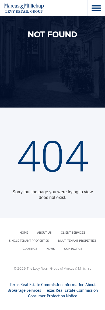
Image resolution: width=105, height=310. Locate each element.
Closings (30, 249)
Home (24, 232)
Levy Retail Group (24, 8)
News (51, 249)
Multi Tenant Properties (77, 241)
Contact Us (73, 249)
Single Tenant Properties (29, 241)
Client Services (73, 232)
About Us (44, 232)
